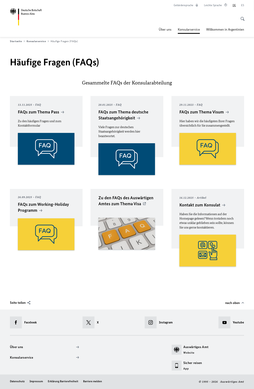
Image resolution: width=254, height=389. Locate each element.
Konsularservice (189, 30)
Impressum (36, 381)
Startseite (16, 41)
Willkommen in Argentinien (225, 29)
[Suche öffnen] (241, 16)
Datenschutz (17, 381)
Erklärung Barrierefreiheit (63, 381)
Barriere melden (92, 381)
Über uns (165, 29)
